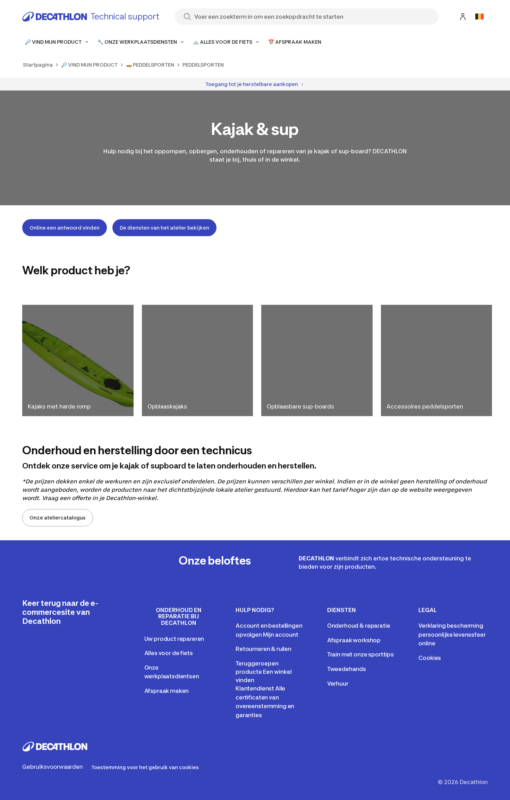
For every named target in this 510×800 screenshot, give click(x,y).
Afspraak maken (166, 690)
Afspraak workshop (354, 640)
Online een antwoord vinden (64, 228)
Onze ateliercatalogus (57, 518)
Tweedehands (346, 668)
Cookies (429, 657)
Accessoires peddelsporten (424, 406)
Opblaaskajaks (167, 406)
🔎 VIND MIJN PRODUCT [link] (89, 65)
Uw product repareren (174, 638)
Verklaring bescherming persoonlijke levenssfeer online (451, 634)
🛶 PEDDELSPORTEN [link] (150, 65)
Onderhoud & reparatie (358, 625)
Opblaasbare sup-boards (300, 406)
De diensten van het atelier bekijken (164, 228)
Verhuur (337, 683)
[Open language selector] (479, 16)
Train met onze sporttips (360, 654)
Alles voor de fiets (168, 653)
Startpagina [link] (38, 65)
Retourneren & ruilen (263, 648)
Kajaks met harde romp (59, 406)
